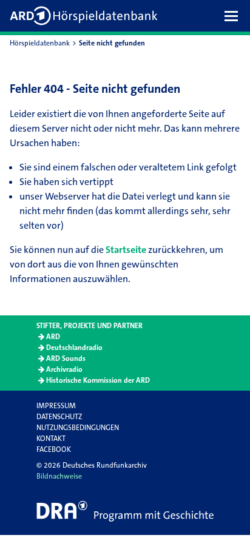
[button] (234, 16)
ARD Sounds (66, 358)
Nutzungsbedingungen (77, 427)
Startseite (126, 249)
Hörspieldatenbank (40, 43)
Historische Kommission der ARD (98, 380)
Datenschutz (59, 417)
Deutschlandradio (74, 347)
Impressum (56, 406)
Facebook (53, 449)
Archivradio (64, 369)
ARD (53, 336)
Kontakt (51, 438)
